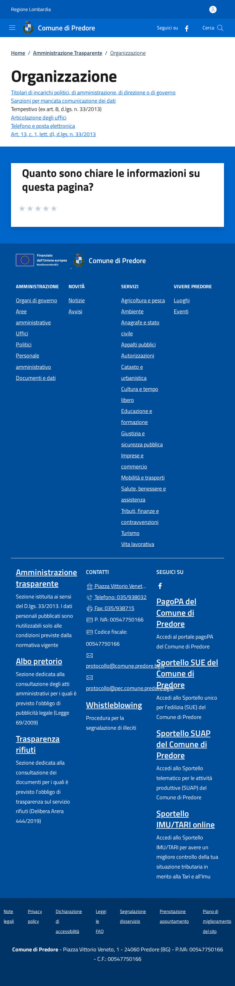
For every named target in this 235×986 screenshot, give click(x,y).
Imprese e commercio (134, 461)
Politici (24, 344)
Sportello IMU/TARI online (185, 819)
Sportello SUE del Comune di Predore (187, 673)
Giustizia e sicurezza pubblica (142, 439)
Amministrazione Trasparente (67, 53)
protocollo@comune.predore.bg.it (117, 666)
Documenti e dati (36, 378)
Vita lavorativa (137, 544)
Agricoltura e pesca (143, 300)
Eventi (181, 311)
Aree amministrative (33, 317)
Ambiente (132, 311)
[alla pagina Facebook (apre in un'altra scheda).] (184, 27)
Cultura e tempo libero (139, 394)
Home (18, 53)
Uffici (22, 333)
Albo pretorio (39, 661)
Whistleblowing (114, 704)
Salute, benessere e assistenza (143, 494)
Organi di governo (36, 300)
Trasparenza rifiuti (38, 744)
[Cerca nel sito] (220, 28)
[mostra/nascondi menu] (12, 27)
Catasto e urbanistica (134, 372)
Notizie (77, 300)
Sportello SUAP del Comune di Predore (183, 744)
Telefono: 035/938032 (120, 597)
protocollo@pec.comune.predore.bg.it (117, 688)
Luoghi (182, 300)
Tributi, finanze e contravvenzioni (140, 516)
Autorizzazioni (137, 355)
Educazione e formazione (136, 416)
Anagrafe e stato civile (140, 328)
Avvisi (75, 311)
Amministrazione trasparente (46, 578)
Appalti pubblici (138, 344)
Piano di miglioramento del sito (217, 921)
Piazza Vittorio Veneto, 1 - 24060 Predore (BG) (121, 585)
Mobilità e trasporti (143, 477)
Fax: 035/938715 (113, 608)
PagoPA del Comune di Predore (176, 612)
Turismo (130, 533)
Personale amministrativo (33, 361)
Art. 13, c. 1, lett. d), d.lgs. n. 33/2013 (53, 134)
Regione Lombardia (31, 9)
